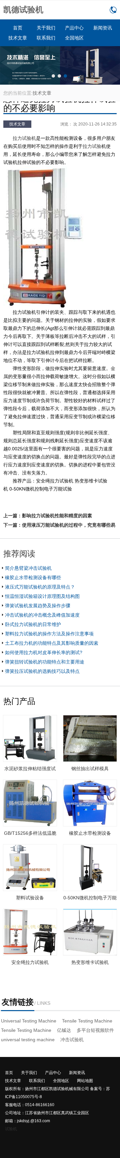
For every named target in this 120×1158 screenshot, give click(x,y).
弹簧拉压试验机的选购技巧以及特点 (42, 671)
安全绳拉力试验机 (30, 962)
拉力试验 (92, 146)
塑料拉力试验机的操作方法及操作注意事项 (49, 633)
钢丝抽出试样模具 (90, 768)
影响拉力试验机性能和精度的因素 (57, 515)
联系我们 (46, 37)
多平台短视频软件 (95, 1030)
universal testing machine (28, 1039)
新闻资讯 (102, 27)
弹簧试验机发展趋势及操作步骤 (37, 605)
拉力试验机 (24, 138)
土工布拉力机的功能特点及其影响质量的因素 (51, 643)
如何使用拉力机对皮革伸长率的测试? (43, 652)
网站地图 (85, 1080)
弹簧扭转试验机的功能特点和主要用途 (44, 661)
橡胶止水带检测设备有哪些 (33, 577)
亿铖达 (64, 1030)
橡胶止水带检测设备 (90, 833)
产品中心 (74, 27)
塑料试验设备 (30, 897)
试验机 (11, 1129)
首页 (17, 27)
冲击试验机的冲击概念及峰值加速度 (42, 615)
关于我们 (46, 27)
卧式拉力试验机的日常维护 (33, 624)
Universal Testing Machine (28, 1020)
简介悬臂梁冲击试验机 (28, 568)
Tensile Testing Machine (87, 1020)
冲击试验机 (72, 1039)
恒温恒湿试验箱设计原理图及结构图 (42, 596)
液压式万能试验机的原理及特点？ (40, 587)
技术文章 (17, 37)
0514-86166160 (113, 10)
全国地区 (74, 37)
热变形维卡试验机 (90, 962)
